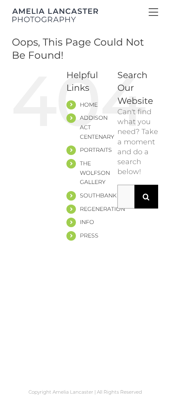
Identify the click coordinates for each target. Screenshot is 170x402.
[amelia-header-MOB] (55, 11)
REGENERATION (102, 208)
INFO (87, 222)
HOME (89, 104)
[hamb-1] (153, 12)
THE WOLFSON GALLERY (95, 173)
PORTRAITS (96, 149)
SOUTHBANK (98, 195)
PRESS (89, 235)
